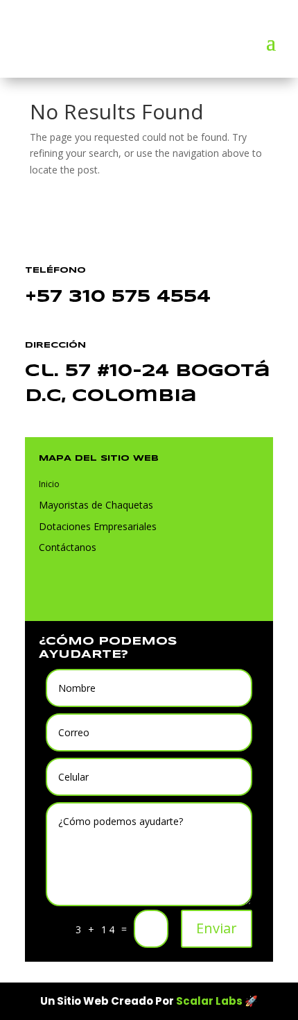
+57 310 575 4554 (118, 297)
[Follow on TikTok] (126, 590)
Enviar (216, 928)
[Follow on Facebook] (71, 590)
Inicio (49, 484)
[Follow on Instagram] (98, 590)
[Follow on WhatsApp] (43, 590)
